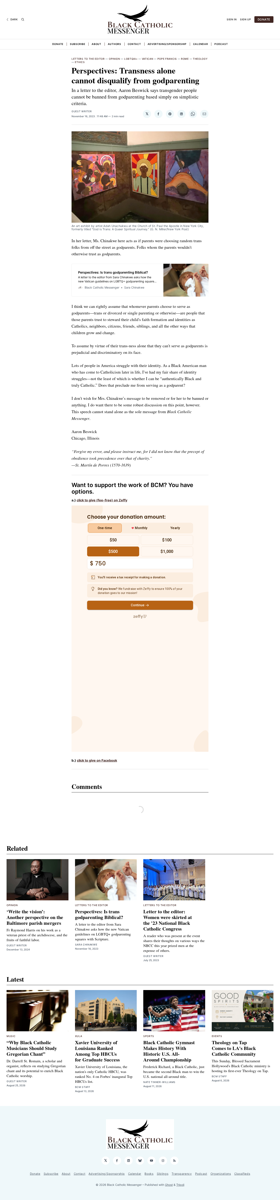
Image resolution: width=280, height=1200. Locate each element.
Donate (57, 44)
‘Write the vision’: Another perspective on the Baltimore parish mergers (35, 917)
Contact (134, 44)
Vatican (147, 58)
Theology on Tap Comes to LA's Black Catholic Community (234, 1048)
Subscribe (77, 44)
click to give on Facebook (97, 760)
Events (217, 1036)
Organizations (221, 1173)
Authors (114, 44)
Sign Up (245, 19)
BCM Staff (82, 1087)
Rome (185, 58)
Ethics (80, 62)
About (96, 44)
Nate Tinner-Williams (159, 1082)
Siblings (162, 1173)
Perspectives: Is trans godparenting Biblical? (99, 914)
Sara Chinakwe (86, 944)
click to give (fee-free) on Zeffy (102, 500)
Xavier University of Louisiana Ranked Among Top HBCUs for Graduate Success (97, 1051)
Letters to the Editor (88, 58)
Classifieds (242, 1173)
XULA (78, 1036)
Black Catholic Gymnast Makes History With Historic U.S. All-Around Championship (169, 1051)
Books (149, 1173)
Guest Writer (82, 111)
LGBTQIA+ (131, 58)
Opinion (114, 58)
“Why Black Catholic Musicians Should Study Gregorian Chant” (32, 1048)
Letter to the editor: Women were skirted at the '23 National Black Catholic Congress (167, 920)
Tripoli (180, 1184)
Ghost (169, 1184)
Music (11, 1036)
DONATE (264, 19)
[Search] (22, 19)
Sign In (232, 19)
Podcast (221, 44)
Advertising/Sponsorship (167, 44)
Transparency (182, 1173)
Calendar (200, 44)
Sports (148, 1036)
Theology (200, 58)
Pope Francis (167, 58)
